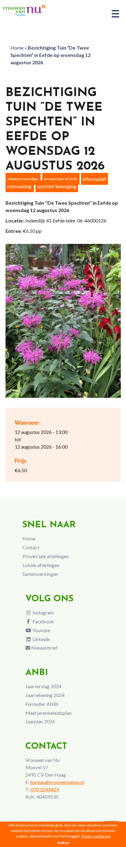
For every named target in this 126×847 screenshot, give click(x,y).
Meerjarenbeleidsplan (48, 713)
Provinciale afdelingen (45, 556)
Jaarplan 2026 (40, 721)
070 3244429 (45, 789)
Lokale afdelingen (40, 565)
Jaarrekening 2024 (45, 695)
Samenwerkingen (40, 574)
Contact (30, 547)
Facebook (42, 621)
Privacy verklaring (95, 836)
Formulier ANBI (42, 704)
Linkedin (40, 639)
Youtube (40, 630)
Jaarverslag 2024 (43, 686)
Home (17, 47)
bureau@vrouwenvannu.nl (57, 782)
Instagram (42, 612)
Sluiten (63, 842)
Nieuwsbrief (43, 648)
